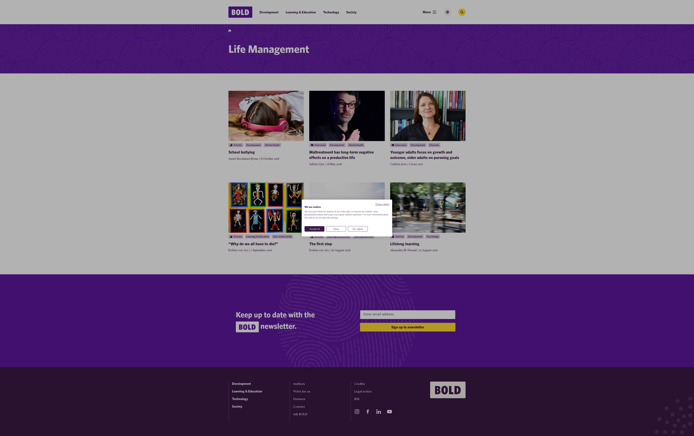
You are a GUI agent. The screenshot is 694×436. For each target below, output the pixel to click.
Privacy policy (382, 204)
